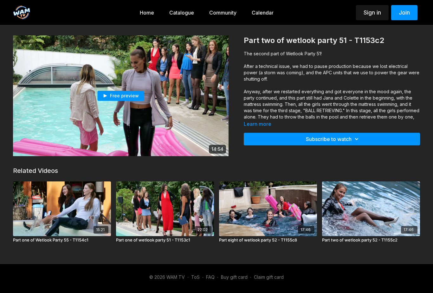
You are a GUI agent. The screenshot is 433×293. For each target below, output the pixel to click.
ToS (195, 277)
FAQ (210, 277)
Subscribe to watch (329, 139)
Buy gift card (234, 277)
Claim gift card (269, 277)
